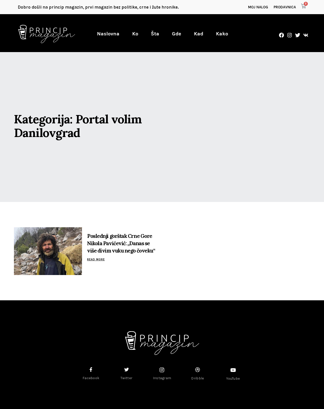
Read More (96, 259)
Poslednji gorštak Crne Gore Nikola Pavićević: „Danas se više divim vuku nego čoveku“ (121, 243)
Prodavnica (285, 7)
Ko (135, 34)
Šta (155, 34)
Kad (198, 34)
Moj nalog (258, 7)
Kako (222, 34)
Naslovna (108, 34)
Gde (176, 34)
